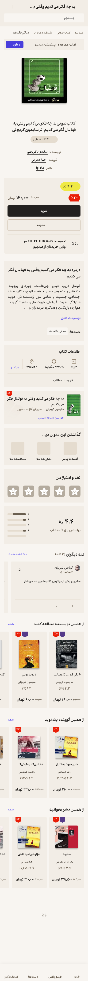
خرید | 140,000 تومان (44, 975)
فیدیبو (79, 32)
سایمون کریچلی (37, 151)
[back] (81, 6)
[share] (33, 111)
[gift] (44, 111)
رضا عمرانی (38, 159)
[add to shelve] (70, 448)
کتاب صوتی (63, 32)
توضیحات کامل (70, 318)
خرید (44, 211)
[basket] (18, 6)
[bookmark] (55, 111)
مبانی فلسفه (21, 32)
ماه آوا (40, 167)
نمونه (41, 225)
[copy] (11, 244)
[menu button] (6, 6)
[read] (17, 448)
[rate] (74, 491)
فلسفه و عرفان (43, 32)
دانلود (16, 44)
